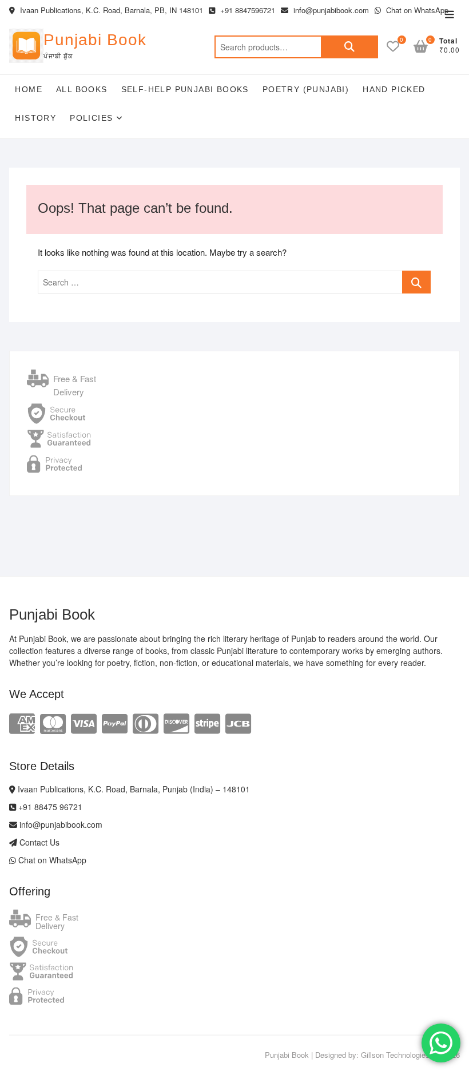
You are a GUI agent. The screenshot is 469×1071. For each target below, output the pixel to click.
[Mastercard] (53, 722)
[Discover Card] (176, 722)
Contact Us (38, 842)
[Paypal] (115, 722)
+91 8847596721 (246, 10)
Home (28, 89)
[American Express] (22, 722)
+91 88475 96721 (49, 806)
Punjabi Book (94, 40)
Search (349, 46)
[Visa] (84, 722)
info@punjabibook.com (330, 10)
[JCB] (238, 722)
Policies (91, 117)
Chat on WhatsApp (416, 10)
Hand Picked (394, 89)
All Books (82, 89)
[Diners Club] (145, 722)
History (35, 117)
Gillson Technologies (395, 1054)
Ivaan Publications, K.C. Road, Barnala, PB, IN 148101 (110, 10)
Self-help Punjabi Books (185, 89)
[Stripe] (207, 722)
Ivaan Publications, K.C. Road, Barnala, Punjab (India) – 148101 (132, 789)
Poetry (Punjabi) (306, 89)
